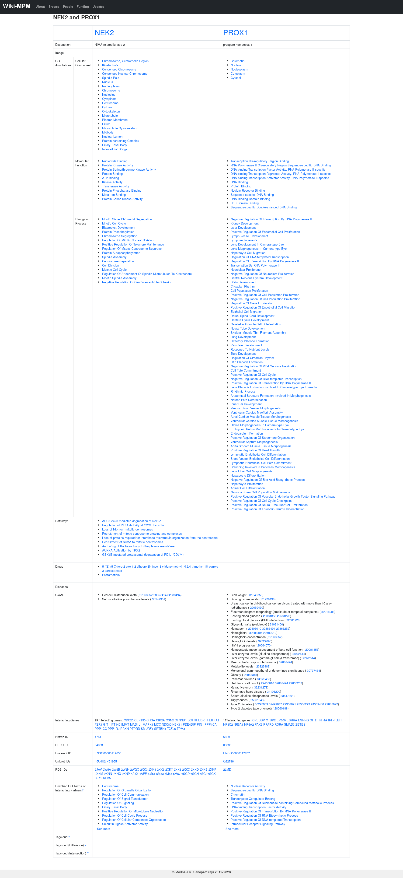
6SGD (185, 773)
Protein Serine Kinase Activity (122, 199)
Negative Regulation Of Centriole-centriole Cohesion (137, 282)
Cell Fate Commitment (246, 370)
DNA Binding (239, 182)
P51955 (112, 761)
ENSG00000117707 (236, 753)
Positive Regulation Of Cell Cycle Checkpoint (261, 500)
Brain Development (243, 282)
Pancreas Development (246, 345)
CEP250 (140, 720)
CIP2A (160, 720)
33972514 (298, 653)
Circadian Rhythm (243, 286)
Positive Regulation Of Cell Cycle (253, 374)
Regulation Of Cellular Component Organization (134, 819)
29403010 (254, 628)
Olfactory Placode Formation (250, 341)
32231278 (260, 687)
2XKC (186, 769)
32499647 (275, 704)
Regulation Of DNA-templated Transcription (260, 257)
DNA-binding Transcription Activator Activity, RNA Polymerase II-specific (280, 178)
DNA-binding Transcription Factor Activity (258, 807)
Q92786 (228, 761)
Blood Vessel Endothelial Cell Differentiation (260, 458)
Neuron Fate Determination (249, 399)
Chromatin (237, 61)
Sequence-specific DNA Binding (252, 194)
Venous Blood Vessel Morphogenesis (256, 408)
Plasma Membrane (115, 119)
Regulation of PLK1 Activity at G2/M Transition (133, 525)
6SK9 (98, 778)
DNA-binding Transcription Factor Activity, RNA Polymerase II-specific (278, 169)
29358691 (289, 704)
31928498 (267, 599)
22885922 (331, 704)
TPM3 (181, 728)
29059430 (256, 607)
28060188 (281, 708)
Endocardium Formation (247, 433)
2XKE (204, 769)
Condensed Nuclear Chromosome (124, 73)
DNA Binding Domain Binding (250, 199)
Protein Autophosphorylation (121, 252)
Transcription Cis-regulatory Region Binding (260, 161)
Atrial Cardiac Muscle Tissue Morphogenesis (261, 416)
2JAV (98, 769)
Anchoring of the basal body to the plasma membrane (138, 546)
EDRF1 (203, 720)
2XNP (126, 773)
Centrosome (110, 103)
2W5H (125, 769)
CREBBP (258, 720)
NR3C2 (228, 724)
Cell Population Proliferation (249, 290)
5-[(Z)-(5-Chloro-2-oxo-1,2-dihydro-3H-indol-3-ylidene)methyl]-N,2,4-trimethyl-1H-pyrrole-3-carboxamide (160, 568)
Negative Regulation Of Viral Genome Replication (264, 366)
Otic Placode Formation (247, 362)
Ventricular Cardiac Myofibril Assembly (257, 412)
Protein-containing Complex (120, 140)
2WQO (134, 769)
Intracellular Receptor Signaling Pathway (258, 824)
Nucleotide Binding (114, 161)
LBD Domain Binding (245, 203)
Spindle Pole (110, 77)
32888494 (174, 595)
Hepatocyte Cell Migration (248, 252)
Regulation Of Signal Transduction (125, 798)
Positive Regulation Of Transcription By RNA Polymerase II (271, 383)
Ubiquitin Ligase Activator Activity (125, 824)
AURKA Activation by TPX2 (121, 550)
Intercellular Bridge (114, 149)
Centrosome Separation (118, 261)
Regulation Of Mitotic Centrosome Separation (132, 248)
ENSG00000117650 (108, 753)
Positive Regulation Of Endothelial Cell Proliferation (265, 231)
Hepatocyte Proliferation (247, 483)
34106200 (273, 691)
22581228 (283, 616)
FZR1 (98, 724)
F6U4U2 (100, 761)
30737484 (313, 670)
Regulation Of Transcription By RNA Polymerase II (265, 261)
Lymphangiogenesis (244, 240)
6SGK (212, 773)
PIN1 (200, 724)
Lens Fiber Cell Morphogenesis (251, 471)
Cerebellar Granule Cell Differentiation (256, 324)
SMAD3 (289, 724)
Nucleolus (108, 94)
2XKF (212, 769)
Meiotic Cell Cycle (114, 269)
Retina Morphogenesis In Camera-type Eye (260, 425)
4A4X (134, 773)
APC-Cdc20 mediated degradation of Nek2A (131, 521)
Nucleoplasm (111, 86)
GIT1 (106, 724)
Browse (54, 6)
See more (103, 828)
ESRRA (292, 720)
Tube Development (243, 353)
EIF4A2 (214, 720)
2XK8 (177, 769)
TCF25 (171, 728)
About (40, 6)
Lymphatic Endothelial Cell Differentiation (258, 454)
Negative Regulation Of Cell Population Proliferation (265, 299)
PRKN (124, 728)
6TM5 (107, 778)
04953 (99, 745)
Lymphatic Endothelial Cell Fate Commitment (261, 462)
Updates (98, 6)
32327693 (264, 641)
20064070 (264, 645)
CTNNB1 (181, 720)
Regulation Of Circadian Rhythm (252, 357)
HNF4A (322, 720)
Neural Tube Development (248, 328)
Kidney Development (245, 223)
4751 (98, 736)
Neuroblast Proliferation (246, 269)
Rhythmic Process (243, 391)
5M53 (160, 773)
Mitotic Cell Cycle (114, 223)
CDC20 (128, 720)
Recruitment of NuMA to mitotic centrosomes (132, 542)
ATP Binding (110, 178)
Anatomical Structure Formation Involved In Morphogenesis (271, 395)
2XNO (117, 773)
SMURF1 (147, 728)
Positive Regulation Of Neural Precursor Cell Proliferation (269, 504)
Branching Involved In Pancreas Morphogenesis (263, 467)
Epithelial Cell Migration (246, 311)
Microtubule (110, 115)
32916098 (327, 611)
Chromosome (111, 90)
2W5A (107, 769)
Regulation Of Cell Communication (125, 794)
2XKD (195, 769)
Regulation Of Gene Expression (252, 303)
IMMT (125, 724)
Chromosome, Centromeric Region (125, 61)
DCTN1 (192, 720)
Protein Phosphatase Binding (121, 190)
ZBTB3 (300, 724)
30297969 (261, 704)
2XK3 (144, 769)
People (68, 6)
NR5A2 (249, 724)
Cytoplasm (109, 98)
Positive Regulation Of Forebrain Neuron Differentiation (267, 509)
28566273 (303, 704)
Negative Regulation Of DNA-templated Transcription (266, 378)
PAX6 (258, 724)
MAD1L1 (136, 724)
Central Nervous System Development (256, 278)
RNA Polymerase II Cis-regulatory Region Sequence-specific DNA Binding (281, 165)
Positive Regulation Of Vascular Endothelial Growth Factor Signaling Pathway (283, 496)
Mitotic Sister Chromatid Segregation (127, 219)
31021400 (276, 624)
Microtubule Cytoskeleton (119, 128)
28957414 (160, 595)
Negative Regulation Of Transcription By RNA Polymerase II (271, 219)
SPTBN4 (160, 728)
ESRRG (303, 720)
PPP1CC (101, 728)
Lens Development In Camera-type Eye (257, 244)
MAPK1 (148, 724)
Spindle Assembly (114, 257)
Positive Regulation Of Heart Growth (255, 450)
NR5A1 (238, 724)
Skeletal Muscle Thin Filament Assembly (258, 332)
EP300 (281, 720)
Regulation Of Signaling (118, 803)
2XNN (108, 773)
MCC (157, 724)
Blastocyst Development (118, 227)
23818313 (250, 674)
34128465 (263, 679)
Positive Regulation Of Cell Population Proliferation (265, 294)
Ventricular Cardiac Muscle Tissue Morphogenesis (264, 420)
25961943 (257, 700)
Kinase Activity (112, 182)
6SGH (195, 773)
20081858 (269, 616)
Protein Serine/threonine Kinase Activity (129, 169)
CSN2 (170, 720)
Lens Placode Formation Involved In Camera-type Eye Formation (274, 387)
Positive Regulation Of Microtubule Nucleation (133, 811)
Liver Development (243, 227)
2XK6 (160, 769)
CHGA (150, 720)
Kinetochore (110, 65)
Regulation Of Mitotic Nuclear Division (127, 240)
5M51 (151, 773)
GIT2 (313, 720)
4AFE (143, 773)
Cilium (106, 124)
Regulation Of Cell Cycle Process (124, 815)
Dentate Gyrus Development (250, 320)
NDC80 (166, 724)
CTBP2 (271, 720)
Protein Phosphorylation (118, 231)
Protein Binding (112, 173)
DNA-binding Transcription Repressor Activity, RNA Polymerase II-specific (281, 173)
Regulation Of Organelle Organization (127, 790)
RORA (278, 724)
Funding (83, 6)
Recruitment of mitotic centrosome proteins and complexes (142, 533)
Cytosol (107, 107)
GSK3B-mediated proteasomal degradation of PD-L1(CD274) (143, 554)
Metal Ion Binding (114, 194)
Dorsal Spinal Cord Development (252, 315)
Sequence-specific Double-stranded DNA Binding (264, 207)
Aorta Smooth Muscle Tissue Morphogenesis (261, 446)
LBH (338, 720)
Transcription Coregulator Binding (253, 798)
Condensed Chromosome (119, 69)
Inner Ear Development (246, 404)
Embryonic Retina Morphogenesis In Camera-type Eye (267, 429)
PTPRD (135, 728)
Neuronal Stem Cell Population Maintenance (260, 492)
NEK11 (177, 724)
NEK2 (104, 32)
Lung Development (243, 336)
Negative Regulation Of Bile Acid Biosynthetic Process (268, 479)
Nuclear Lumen (112, 136)
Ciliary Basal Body (114, 145)
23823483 (262, 666)
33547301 (158, 599)
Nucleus (107, 82)
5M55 (168, 773)
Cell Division (110, 265)
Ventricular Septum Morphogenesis (254, 441)
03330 (227, 745)
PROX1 (235, 32)
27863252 (146, 595)
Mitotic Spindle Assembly (119, 278)
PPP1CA (211, 724)
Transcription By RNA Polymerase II (255, 265)
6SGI (203, 773)
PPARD (268, 724)
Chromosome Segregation (119, 236)
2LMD (227, 769)
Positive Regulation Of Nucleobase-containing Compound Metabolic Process (282, 803)
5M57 (177, 773)
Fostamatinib (111, 574)
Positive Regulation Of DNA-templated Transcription (266, 819)
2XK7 (169, 769)
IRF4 (331, 720)
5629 (226, 736)
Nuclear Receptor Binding (248, 190)
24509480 (317, 704)
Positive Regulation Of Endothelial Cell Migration (263, 307)
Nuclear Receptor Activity (248, 786)
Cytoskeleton (111, 111)
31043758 (255, 595)
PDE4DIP (189, 724)
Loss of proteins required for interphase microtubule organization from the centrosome (160, 537)
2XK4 (152, 769)
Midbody (108, 132)
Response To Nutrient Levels (250, 349)
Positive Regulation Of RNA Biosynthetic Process (264, 815)
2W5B (116, 769)
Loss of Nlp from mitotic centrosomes (127, 529)
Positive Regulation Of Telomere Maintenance (133, 244)
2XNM (99, 773)
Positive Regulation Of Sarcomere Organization (263, 437)
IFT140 (115, 724)
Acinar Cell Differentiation (248, 488)
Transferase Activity (115, 186)
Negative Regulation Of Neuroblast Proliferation (262, 273)
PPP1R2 (113, 728)
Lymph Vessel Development (249, 236)
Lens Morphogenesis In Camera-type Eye (259, 248)
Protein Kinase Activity (117, 165)
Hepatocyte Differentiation (248, 475)
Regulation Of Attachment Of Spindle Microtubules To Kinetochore (147, 273)
